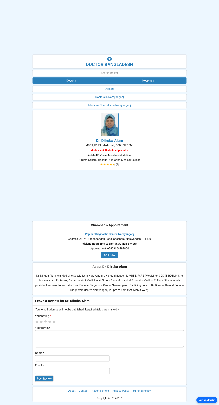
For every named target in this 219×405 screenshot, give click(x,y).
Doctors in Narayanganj (109, 97)
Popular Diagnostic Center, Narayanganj (109, 234)
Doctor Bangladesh (109, 64)
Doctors (109, 88)
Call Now (109, 255)
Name (39, 353)
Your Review (43, 327)
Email (39, 365)
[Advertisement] (109, 27)
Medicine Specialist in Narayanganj (109, 105)
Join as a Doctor (207, 400)
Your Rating (43, 316)
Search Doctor (109, 73)
